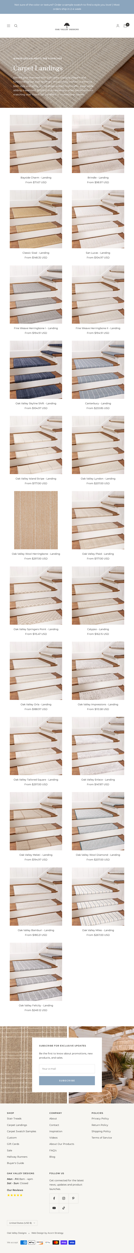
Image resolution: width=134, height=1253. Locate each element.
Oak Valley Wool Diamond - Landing (98, 854)
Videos (53, 1137)
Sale (9, 1150)
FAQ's (53, 1150)
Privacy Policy (100, 1118)
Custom (12, 1137)
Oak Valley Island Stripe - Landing (36, 478)
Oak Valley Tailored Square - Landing (36, 779)
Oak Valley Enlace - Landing (98, 779)
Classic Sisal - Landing (36, 252)
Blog (52, 1156)
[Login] (117, 25)
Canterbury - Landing (98, 403)
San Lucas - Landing (98, 252)
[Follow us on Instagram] (64, 1198)
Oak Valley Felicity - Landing (36, 1005)
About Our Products (61, 1144)
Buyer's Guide (15, 1163)
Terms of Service (102, 1137)
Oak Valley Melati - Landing (36, 854)
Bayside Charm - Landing (36, 177)
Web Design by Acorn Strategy (47, 1233)
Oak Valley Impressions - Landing (98, 704)
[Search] (15, 25)
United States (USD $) (20, 1223)
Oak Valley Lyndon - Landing (98, 478)
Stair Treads (14, 1118)
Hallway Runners (17, 1156)
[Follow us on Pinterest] (73, 1198)
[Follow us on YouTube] (54, 1208)
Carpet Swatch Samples (21, 1131)
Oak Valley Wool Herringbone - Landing (36, 553)
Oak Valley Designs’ (59, 77)
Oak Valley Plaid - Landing (98, 553)
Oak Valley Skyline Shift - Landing (36, 403)
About (53, 1118)
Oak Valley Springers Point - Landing (36, 629)
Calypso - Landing (98, 629)
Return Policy (100, 1125)
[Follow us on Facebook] (54, 1198)
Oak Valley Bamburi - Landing (36, 930)
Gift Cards (13, 1144)
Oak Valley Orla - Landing (36, 704)
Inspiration (55, 1131)
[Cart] (125, 25)
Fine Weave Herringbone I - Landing (36, 328)
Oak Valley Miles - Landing (98, 930)
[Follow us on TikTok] (64, 1208)
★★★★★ (15, 1195)
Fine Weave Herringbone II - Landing (98, 328)
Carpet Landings (17, 1125)
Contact (54, 1125)
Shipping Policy (101, 1131)
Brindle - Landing (98, 177)
